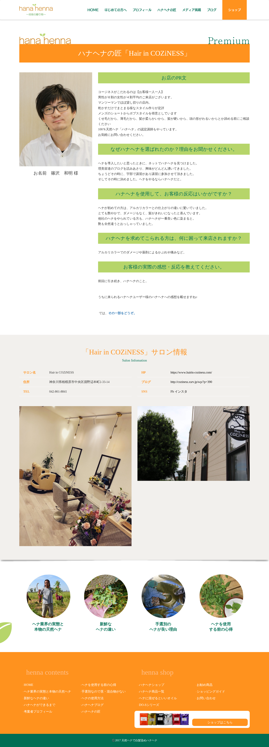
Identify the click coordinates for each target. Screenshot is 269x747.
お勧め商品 (204, 684)
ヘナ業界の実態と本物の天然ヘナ (48, 626)
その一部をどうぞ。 (122, 313)
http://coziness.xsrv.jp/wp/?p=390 (191, 382)
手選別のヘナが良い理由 (163, 626)
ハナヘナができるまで (39, 705)
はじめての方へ (116, 9)
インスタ (181, 391)
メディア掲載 (191, 9)
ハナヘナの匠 (166, 9)
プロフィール (142, 9)
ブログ (211, 9)
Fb (172, 391)
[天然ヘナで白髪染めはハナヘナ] (36, 8)
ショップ (234, 9)
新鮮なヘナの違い (106, 626)
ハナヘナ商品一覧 (151, 691)
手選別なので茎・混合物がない (104, 691)
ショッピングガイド (211, 691)
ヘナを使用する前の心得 (221, 626)
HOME (93, 9)
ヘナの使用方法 (93, 698)
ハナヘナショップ (151, 684)
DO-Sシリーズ (149, 705)
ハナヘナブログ (93, 705)
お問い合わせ (206, 698)
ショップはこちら (220, 722)
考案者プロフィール (38, 711)
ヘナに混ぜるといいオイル (158, 698)
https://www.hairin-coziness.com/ (191, 372)
